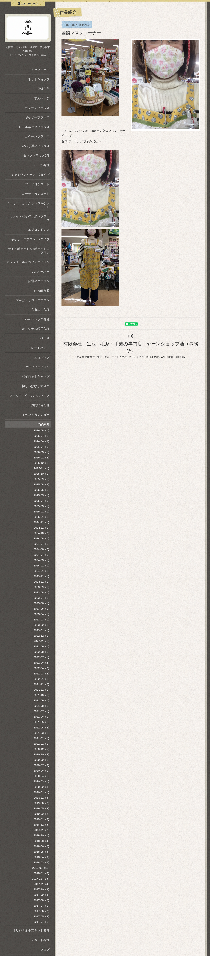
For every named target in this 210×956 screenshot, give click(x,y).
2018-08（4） (42, 840)
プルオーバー (40, 271)
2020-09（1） (42, 759)
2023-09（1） (42, 587)
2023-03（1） (42, 619)
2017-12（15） (41, 878)
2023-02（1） (42, 624)
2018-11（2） (42, 830)
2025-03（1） (42, 506)
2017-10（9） (42, 889)
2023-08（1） (42, 592)
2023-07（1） (42, 597)
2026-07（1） (42, 435)
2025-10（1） (42, 473)
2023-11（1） (42, 581)
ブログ (45, 949)
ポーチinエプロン (38, 367)
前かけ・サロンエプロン (33, 300)
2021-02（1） (42, 738)
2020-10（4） (42, 754)
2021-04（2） (42, 727)
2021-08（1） (42, 705)
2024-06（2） (42, 549)
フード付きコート (37, 184)
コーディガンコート (36, 193)
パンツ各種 (42, 165)
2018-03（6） (42, 862)
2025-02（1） (42, 511)
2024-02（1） (42, 565)
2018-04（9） (42, 857)
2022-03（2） (42, 673)
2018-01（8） (42, 873)
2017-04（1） (42, 921)
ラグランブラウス (37, 108)
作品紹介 (43, 424)
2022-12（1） (42, 635)
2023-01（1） (42, 630)
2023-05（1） (42, 608)
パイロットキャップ (36, 376)
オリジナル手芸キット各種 (31, 930)
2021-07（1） (42, 711)
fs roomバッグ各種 (37, 319)
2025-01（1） (42, 516)
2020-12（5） (42, 749)
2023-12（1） (42, 576)
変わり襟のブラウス (36, 146)
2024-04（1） (42, 554)
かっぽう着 (42, 290)
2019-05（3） (42, 808)
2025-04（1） (42, 500)
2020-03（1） (42, 781)
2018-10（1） (42, 835)
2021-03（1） (42, 732)
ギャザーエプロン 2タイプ (30, 239)
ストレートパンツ (37, 348)
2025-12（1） (42, 462)
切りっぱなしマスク (36, 386)
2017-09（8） (42, 894)
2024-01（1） (42, 570)
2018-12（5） (42, 824)
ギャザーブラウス (37, 117)
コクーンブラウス (37, 136)
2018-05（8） (42, 851)
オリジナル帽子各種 (36, 328)
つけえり (43, 338)
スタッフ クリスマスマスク (30, 395)
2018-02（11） (41, 867)
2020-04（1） (42, 776)
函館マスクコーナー (81, 32)
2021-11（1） (42, 689)
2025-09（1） (42, 479)
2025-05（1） (42, 495)
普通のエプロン (39, 281)
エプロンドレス (39, 229)
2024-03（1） (42, 560)
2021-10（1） (42, 695)
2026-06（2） (42, 441)
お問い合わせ (40, 405)
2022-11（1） (42, 641)
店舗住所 (43, 88)
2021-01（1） (42, 743)
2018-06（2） (42, 846)
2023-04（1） (42, 614)
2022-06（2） (42, 662)
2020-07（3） (42, 765)
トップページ (40, 69)
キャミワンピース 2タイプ (30, 174)
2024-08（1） (42, 538)
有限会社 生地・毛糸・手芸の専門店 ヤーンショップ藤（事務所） (123, 357)
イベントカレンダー (36, 414)
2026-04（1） (42, 446)
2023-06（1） (42, 603)
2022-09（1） (42, 646)
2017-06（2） (42, 911)
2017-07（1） (42, 905)
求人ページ (42, 98)
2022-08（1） (42, 651)
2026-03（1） (42, 452)
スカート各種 (40, 940)
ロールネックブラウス (34, 127)
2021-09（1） (42, 700)
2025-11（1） (42, 468)
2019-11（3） (42, 797)
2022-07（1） (42, 657)
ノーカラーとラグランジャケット (28, 205)
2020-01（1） (42, 792)
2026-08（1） (42, 430)
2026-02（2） (42, 457)
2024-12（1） (42, 522)
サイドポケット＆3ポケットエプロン (29, 250)
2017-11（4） (42, 884)
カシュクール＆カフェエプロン (28, 262)
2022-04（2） (42, 668)
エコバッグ (42, 357)
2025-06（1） (42, 489)
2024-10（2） (42, 533)
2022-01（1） (42, 678)
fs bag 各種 (41, 309)
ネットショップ (39, 79)
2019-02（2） (42, 813)
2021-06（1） (42, 716)
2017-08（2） (42, 900)
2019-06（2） (42, 803)
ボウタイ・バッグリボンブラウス (28, 218)
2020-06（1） (42, 770)
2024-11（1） (42, 527)
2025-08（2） (42, 484)
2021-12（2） (42, 684)
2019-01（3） (42, 819)
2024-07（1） (42, 543)
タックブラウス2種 (36, 155)
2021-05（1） (42, 722)
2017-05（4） (42, 916)
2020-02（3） (42, 786)
